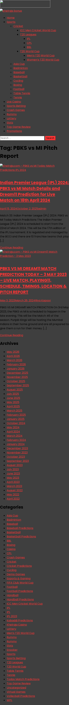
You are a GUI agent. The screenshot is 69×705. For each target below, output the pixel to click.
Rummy (12, 114)
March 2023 (14, 486)
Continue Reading (11, 247)
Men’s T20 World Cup (41, 55)
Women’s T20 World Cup (43, 60)
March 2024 (14, 436)
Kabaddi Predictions (20, 620)
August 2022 (15, 490)
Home (11, 18)
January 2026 (15, 369)
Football (18, 89)
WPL (9, 700)
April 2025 (13, 406)
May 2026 (13, 352)
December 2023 (17, 448)
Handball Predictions (20, 599)
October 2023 (16, 457)
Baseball (19, 72)
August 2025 (15, 390)
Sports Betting (16, 106)
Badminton (20, 68)
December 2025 (17, 373)
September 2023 (18, 461)
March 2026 (14, 360)
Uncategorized (16, 688)
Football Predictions (20, 591)
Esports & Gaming (18, 578)
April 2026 (13, 356)
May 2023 (13, 478)
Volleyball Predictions (21, 696)
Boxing (17, 85)
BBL (29, 47)
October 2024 (16, 423)
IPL (28, 39)
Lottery (11, 118)
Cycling (18, 81)
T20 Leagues (28, 34)
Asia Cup (19, 64)
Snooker (12, 650)
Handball (12, 595)
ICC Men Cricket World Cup (38, 30)
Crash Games (16, 110)
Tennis (17, 97)
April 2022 (13, 499)
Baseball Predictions (20, 528)
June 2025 (13, 398)
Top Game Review (19, 127)
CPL (29, 43)
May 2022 (13, 494)
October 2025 (16, 381)
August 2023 (15, 465)
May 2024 (13, 427)
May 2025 (13, 402)
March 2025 (14, 411)
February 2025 (16, 415)
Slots (10, 123)
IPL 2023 (12, 616)
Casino (11, 549)
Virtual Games (16, 692)
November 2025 (17, 377)
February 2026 (16, 364)
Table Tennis (21, 93)
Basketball (20, 76)
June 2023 (13, 473)
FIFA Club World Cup (20, 583)
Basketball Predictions (21, 536)
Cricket (18, 26)
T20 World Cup (30, 51)
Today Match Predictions (23, 679)
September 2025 (18, 385)
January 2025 (15, 419)
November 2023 (17, 452)
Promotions (14, 131)
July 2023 (13, 469)
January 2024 (16, 444)
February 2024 (16, 440)
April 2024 (13, 432)
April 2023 (13, 482)
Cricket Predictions (19, 566)
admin (42, 209)
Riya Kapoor (43, 300)
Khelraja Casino (17, 625)
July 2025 (13, 394)
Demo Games (16, 574)
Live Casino (14, 102)
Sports (11, 22)
